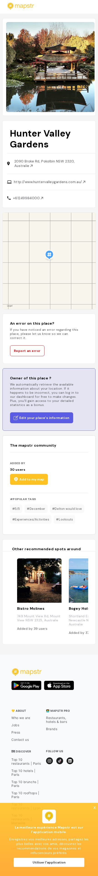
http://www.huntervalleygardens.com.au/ (48, 182)
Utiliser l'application (49, 862)
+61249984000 (27, 198)
